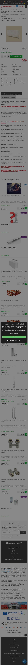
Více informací (23, 330)
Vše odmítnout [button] (14, 333)
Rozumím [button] (14, 337)
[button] (14, 340)
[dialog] (14, 332)
